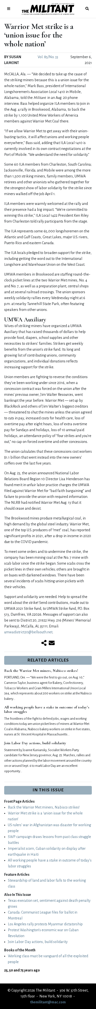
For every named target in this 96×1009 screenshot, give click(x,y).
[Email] (52, 643)
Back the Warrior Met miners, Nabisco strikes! (41, 670)
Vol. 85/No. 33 (48, 57)
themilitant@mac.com (48, 1002)
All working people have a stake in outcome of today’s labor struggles (46, 709)
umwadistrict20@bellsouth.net (28, 632)
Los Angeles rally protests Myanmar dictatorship (45, 924)
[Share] (44, 643)
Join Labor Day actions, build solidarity (35, 743)
